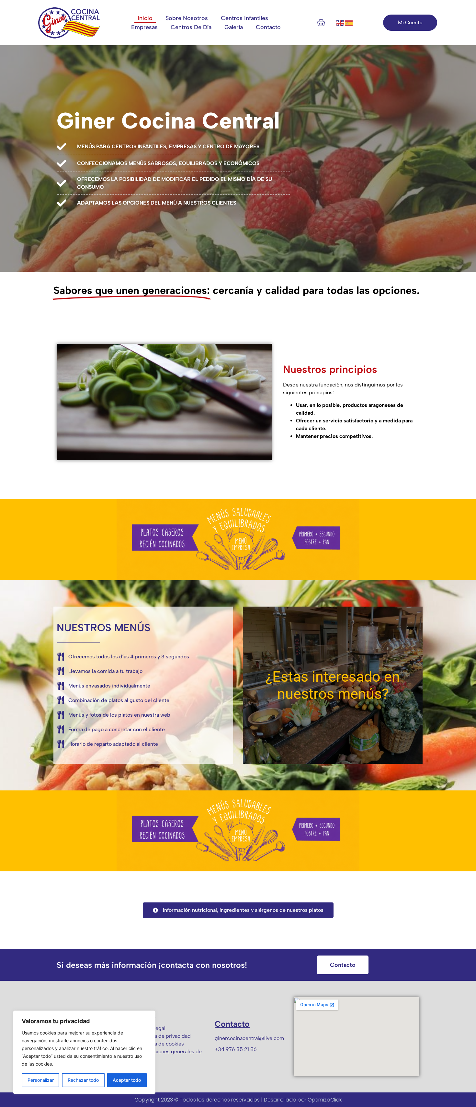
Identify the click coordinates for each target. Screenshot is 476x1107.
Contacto (268, 27)
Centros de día (191, 27)
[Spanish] (349, 22)
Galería (233, 27)
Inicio (145, 18)
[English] (340, 22)
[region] (84, 1052)
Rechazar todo (83, 1080)
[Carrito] (321, 23)
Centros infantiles (244, 18)
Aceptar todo (127, 1080)
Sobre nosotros (186, 18)
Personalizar (41, 1080)
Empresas (144, 27)
